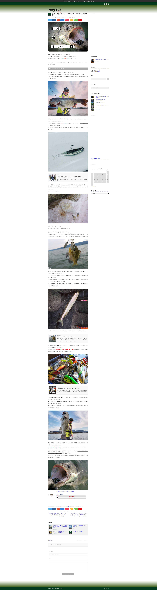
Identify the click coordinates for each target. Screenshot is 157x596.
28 (105, 181)
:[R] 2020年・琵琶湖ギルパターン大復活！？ (66, 336)
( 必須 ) (51, 551)
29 (107, 181)
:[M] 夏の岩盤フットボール (100, 102)
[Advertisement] (100, 33)
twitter (64, 506)
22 (107, 179)
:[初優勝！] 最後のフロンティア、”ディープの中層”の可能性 (69, 176)
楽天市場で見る (71, 496)
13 (102, 176)
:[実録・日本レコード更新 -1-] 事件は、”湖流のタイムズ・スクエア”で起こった (60, 526)
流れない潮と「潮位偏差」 (78, 531)
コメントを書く (69, 17)
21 (105, 179)
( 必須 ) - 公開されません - (54, 554)
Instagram (68, 506)
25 (97, 181)
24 (94, 181)
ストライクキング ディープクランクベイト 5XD (65, 491)
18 (97, 179)
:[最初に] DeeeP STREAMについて (102, 59)
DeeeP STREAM (54, 588)
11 (97, 176)
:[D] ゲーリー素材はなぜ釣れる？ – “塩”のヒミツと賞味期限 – (60, 532)
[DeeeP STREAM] (55, 12)
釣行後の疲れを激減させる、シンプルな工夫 (80, 526)
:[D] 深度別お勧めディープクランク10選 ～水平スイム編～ (68, 388)
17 (94, 179)
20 (102, 179)
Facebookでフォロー (96, 158)
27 (102, 181)
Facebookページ (53, 506)
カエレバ (61, 494)
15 (107, 176)
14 (105, 176)
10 (94, 176)
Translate (98, 71)
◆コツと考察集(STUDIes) (60, 17)
